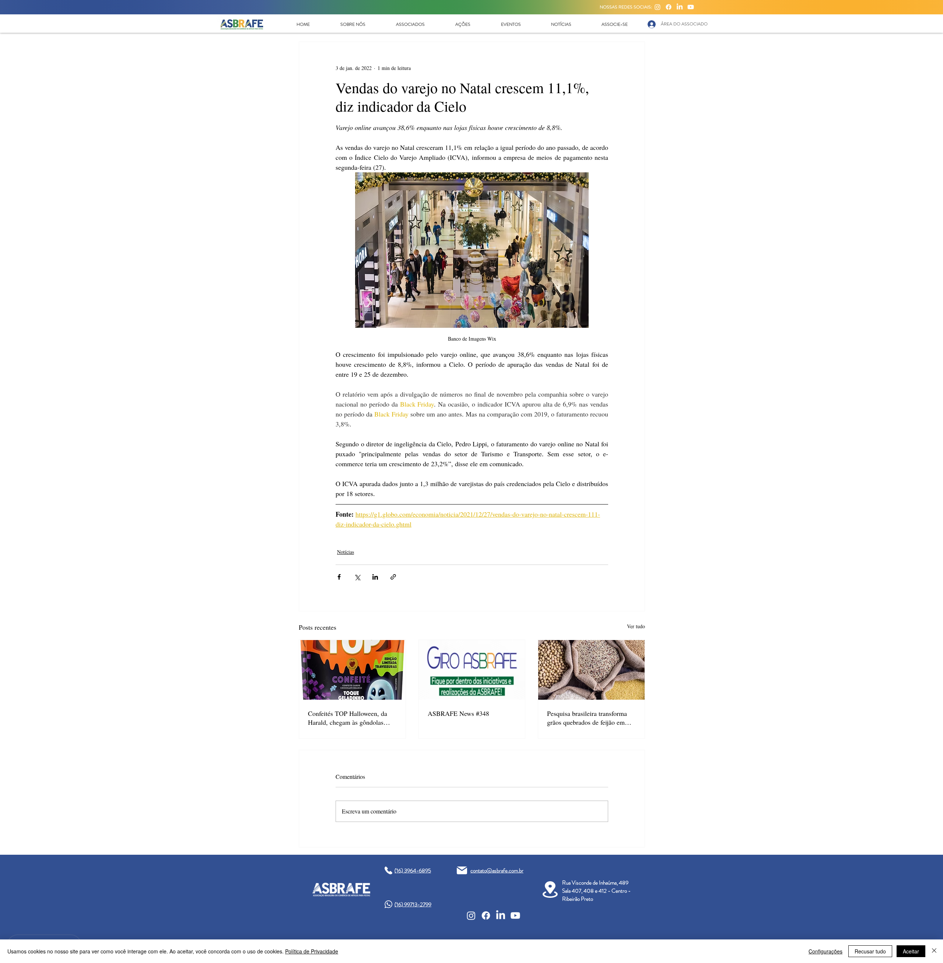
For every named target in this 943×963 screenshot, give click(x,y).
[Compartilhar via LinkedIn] (375, 576)
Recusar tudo (870, 951)
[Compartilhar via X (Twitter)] (357, 576)
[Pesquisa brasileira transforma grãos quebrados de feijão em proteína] (591, 670)
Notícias (345, 551)
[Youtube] (690, 7)
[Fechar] (934, 951)
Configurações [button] (825, 951)
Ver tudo (636, 626)
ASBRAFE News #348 (458, 713)
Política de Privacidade (311, 951)
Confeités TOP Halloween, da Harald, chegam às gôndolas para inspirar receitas (347, 718)
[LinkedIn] (679, 7)
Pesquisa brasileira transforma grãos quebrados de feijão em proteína (587, 718)
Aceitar (911, 951)
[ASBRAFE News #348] (472, 670)
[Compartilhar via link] (393, 576)
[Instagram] (657, 7)
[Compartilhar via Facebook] (339, 576)
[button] (353, 24)
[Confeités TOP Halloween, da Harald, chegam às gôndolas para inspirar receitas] (352, 670)
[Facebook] (668, 7)
